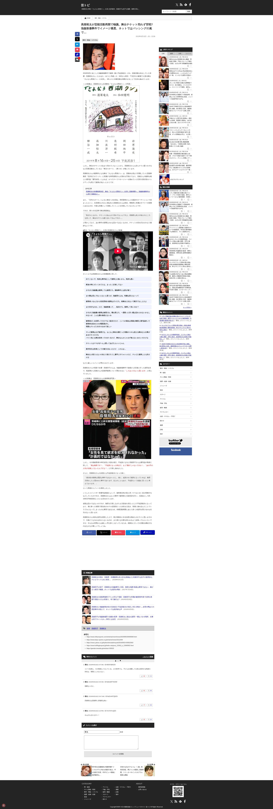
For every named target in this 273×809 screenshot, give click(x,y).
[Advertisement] (99, 554)
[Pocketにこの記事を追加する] (77, 49)
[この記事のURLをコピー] (77, 55)
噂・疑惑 (163, 372)
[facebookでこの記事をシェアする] (77, 34)
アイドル (163, 399)
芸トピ (85, 5)
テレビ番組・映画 (165, 377)
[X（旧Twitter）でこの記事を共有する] (77, 39)
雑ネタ (162, 421)
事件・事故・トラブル (100, 18)
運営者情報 (141, 787)
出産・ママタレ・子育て (167, 416)
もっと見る (187, 307)
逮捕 (88, 628)
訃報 (161, 429)
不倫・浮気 (163, 403)
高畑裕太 (103, 628)
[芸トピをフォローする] (177, 4)
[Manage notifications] (3, 805)
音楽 (161, 390)
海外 (161, 434)
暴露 (161, 425)
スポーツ (163, 394)
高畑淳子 (95, 628)
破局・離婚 (163, 407)
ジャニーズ (163, 386)
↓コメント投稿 (148, 657)
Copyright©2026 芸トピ (136, 807)
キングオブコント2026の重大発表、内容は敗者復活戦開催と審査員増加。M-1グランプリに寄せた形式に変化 (175, 327)
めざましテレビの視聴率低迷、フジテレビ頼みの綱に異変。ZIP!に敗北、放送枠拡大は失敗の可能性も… (175, 337)
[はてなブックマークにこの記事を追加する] (77, 44)
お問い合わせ (142, 789)
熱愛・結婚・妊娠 (165, 381)
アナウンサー (164, 412)
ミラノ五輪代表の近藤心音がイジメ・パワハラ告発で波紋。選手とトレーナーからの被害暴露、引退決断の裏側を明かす (175, 318)
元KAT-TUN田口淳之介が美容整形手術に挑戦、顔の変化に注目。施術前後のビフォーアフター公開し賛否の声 (175, 346)
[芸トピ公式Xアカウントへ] (171, 801)
